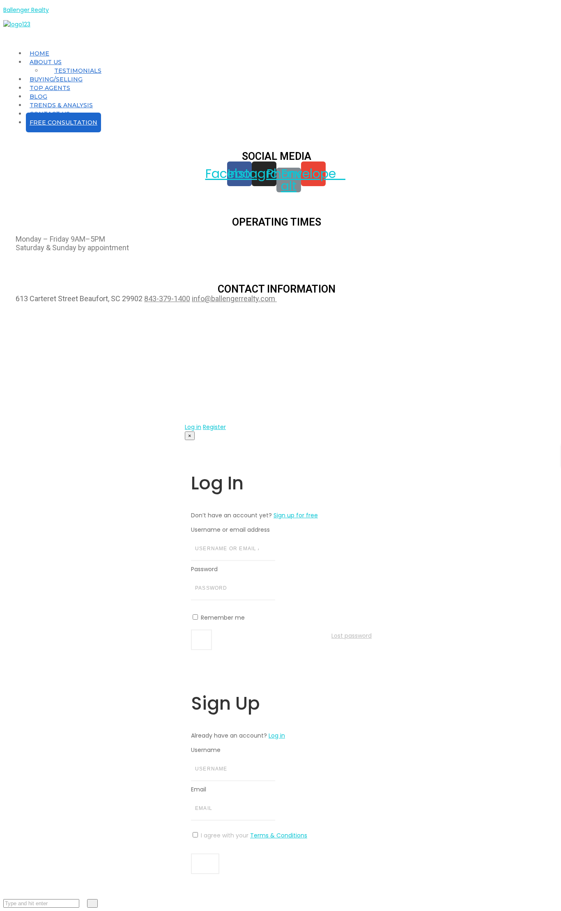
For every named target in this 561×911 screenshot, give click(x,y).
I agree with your (253, 835)
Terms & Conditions (278, 835)
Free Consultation (63, 122)
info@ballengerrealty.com (234, 298)
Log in (193, 427)
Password (204, 569)
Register (214, 427)
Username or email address (230, 530)
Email (198, 789)
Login (201, 640)
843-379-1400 (167, 298)
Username (206, 750)
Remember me (222, 617)
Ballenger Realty (26, 10)
